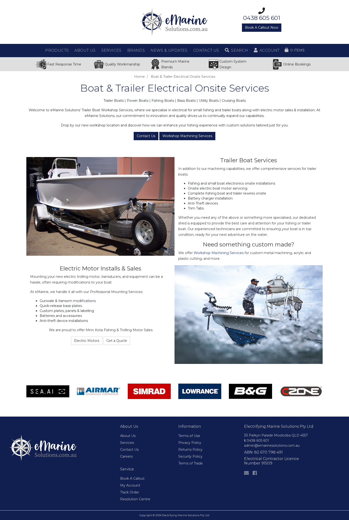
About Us (128, 436)
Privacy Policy (189, 443)
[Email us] (246, 473)
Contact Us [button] (206, 50)
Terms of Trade (190, 463)
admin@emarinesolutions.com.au (272, 445)
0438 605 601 (256, 440)
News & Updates (169, 50)
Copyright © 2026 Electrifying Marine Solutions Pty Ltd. (174, 515)
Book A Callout (132, 478)
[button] (236, 50)
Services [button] (111, 50)
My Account (130, 485)
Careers (126, 456)
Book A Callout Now (261, 27)
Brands (136, 50)
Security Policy (190, 456)
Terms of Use (189, 436)
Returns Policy (190, 449)
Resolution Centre (135, 499)
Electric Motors (86, 341)
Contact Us (146, 136)
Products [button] (57, 50)
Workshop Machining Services (187, 136)
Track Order (129, 492)
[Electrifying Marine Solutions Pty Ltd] (174, 21)
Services (127, 443)
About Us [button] (84, 50)
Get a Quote (116, 341)
